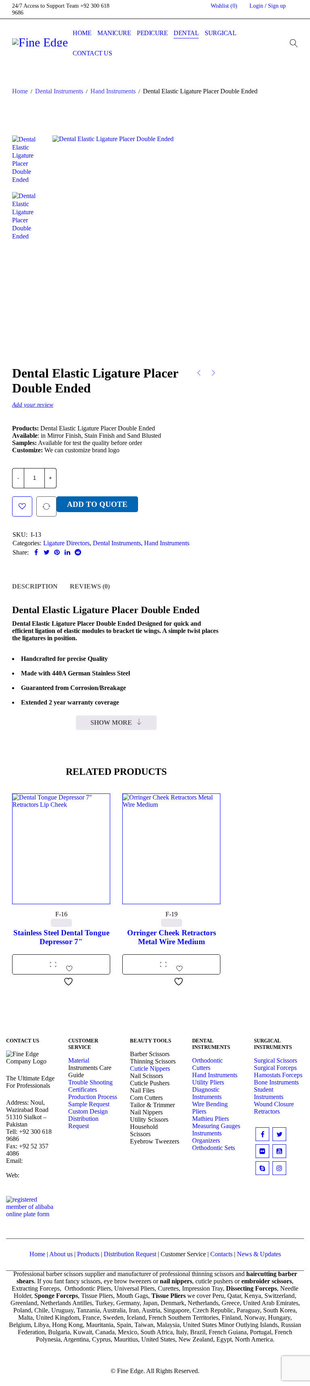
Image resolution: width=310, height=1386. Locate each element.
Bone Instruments (276, 1082)
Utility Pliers (208, 1082)
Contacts (221, 1254)
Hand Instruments (113, 91)
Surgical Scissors (275, 1060)
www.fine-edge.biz (27, 1179)
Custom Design (88, 1111)
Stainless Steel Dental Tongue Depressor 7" (61, 937)
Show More (111, 722)
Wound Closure (274, 1104)
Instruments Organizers (207, 1137)
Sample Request (88, 1104)
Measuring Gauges (216, 1125)
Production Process (92, 1096)
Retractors (267, 1111)
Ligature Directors (66, 543)
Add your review (32, 404)
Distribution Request (83, 1122)
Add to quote (97, 504)
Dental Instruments (59, 91)
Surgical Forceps (275, 1067)
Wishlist (224, 5)
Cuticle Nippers (150, 1068)
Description (35, 586)
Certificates (82, 1089)
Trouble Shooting (90, 1082)
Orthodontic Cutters (207, 1064)
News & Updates (259, 1254)
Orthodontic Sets (213, 1147)
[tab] (35, 586)
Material (78, 1060)
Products (88, 1254)
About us (61, 1254)
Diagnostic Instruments (207, 1093)
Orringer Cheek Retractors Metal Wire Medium (171, 937)
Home (20, 91)
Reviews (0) (90, 586)
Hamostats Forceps (278, 1075)
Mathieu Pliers (210, 1118)
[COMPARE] (46, 506)
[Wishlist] (22, 506)
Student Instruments (268, 1093)
